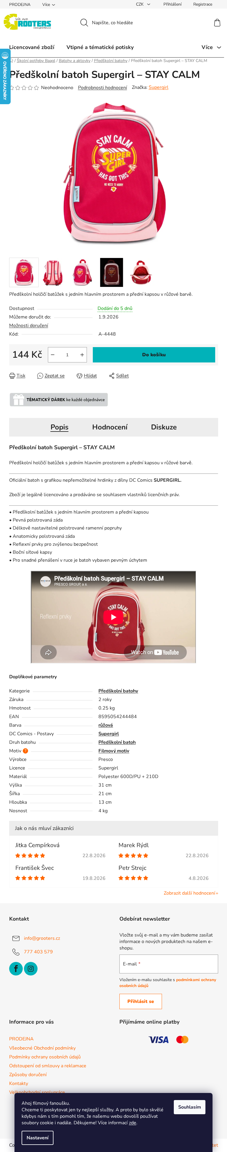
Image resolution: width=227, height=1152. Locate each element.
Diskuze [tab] (164, 427)
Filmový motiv (113, 751)
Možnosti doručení (28, 325)
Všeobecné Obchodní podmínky (42, 1048)
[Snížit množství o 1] (52, 354)
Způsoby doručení (28, 1074)
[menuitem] (31, 47)
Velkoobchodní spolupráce (37, 1092)
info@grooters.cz (42, 938)
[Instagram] (31, 968)
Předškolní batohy (118, 691)
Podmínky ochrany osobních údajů (45, 1057)
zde (132, 1123)
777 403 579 (38, 951)
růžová (105, 725)
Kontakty (18, 1083)
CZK (140, 4)
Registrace (202, 4)
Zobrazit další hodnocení (189, 893)
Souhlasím (189, 1107)
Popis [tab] (60, 427)
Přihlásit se (140, 1001)
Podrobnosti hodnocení (102, 87)
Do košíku (154, 355)
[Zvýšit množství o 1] (82, 354)
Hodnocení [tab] (109, 427)
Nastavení (37, 1138)
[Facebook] (16, 968)
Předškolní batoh (117, 742)
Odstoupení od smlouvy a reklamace (47, 1066)
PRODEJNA (19, 4)
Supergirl (158, 87)
